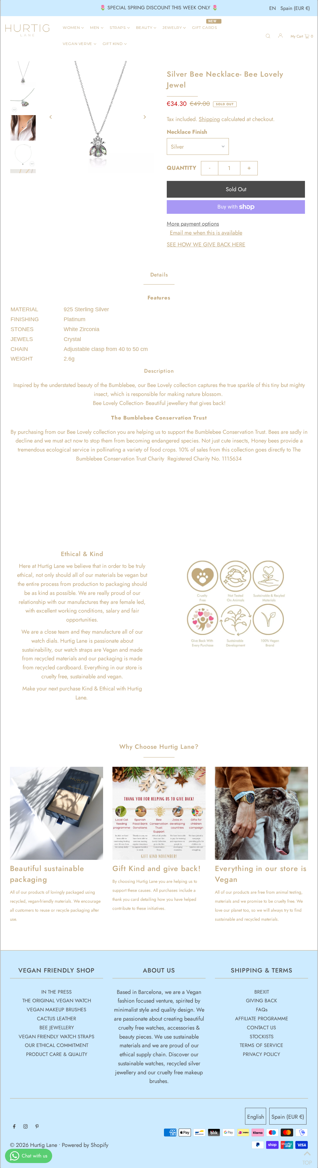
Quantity (181, 168)
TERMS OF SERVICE (261, 1045)
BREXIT (261, 991)
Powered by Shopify (85, 1145)
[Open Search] (268, 35)
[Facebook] (14, 1126)
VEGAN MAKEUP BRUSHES (56, 1009)
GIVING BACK (261, 1000)
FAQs (261, 1009)
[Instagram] (25, 1126)
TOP (307, 1160)
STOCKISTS (262, 1036)
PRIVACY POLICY (261, 1054)
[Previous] (51, 117)
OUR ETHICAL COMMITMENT (56, 1045)
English (255, 1117)
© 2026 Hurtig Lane (34, 1145)
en (272, 8)
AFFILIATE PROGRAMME (261, 1018)
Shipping (209, 119)
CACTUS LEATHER (56, 1018)
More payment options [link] (193, 224)
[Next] (144, 117)
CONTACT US (261, 1027)
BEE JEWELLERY (56, 1027)
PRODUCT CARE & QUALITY (56, 1054)
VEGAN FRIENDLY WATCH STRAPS (56, 1036)
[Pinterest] (37, 1126)
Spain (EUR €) (295, 8)
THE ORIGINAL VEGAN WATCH (56, 1000)
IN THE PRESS (56, 991)
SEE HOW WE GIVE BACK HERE (206, 244)
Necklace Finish (187, 132)
